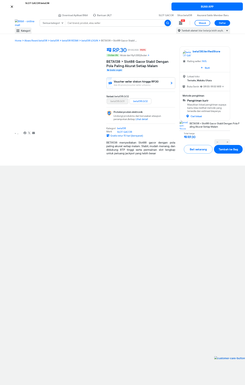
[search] (167, 23)
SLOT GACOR (166, 15)
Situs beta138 (184, 15)
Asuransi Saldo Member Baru (213, 15)
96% (204, 61)
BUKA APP (207, 6)
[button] (122, 6)
